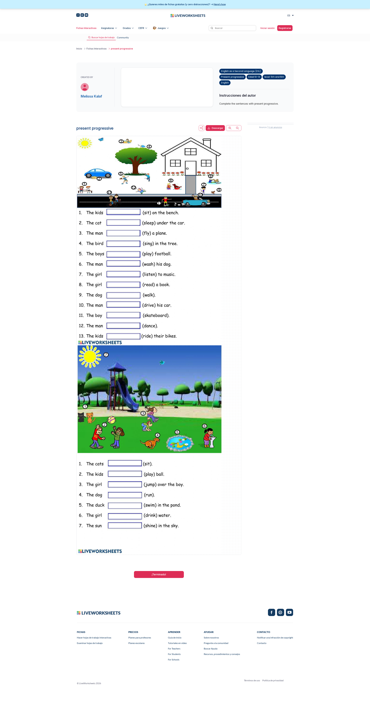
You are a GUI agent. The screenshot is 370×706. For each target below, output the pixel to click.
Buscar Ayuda (210, 648)
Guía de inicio (174, 637)
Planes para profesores (139, 637)
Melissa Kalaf (91, 96)
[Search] (212, 28)
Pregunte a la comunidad (216, 643)
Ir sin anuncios (275, 127)
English (225, 82)
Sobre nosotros (211, 637)
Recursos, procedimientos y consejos (222, 654)
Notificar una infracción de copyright (275, 637)
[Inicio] (188, 15)
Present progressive (232, 77)
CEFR (141, 28)
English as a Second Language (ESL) (241, 71)
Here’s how (220, 4)
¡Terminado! (159, 574)
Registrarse (285, 28)
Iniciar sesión (267, 28)
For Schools (173, 659)
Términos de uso (252, 680)
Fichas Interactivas (86, 28)
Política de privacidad (273, 680)
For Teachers (174, 648)
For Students (174, 654)
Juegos (162, 28)
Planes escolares (136, 643)
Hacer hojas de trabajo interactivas (94, 637)
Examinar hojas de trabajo (90, 643)
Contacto (261, 643)
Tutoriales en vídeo (177, 643)
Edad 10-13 (254, 77)
